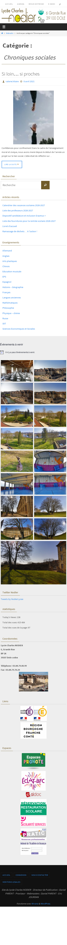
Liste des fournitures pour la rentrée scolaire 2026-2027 (29, 220)
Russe (5, 317)
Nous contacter (40, 874)
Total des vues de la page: (15, 626)
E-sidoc (51, 4)
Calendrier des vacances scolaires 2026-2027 (23, 204)
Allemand (7, 250)
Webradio (9, 33)
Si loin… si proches (21, 74)
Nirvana (34, 902)
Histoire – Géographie (12, 286)
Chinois (6, 265)
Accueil (9, 4)
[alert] (33, 352)
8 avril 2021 (29, 81)
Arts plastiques (9, 260)
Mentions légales (11, 881)
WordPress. (45, 902)
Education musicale (11, 270)
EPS (4, 276)
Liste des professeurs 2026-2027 (17, 209)
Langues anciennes (11, 296)
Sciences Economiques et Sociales (18, 328)
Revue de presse (36, 4)
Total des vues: (10, 621)
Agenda (20, 4)
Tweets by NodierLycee (12, 598)
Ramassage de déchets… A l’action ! (19, 230)
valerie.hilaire (12, 81)
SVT (4, 322)
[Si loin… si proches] (33, 117)
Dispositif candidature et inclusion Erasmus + (24, 215)
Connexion (21, 874)
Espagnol (6, 281)
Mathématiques (10, 302)
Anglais (5, 255)
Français (6, 291)
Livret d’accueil (9, 225)
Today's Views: (9, 616)
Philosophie (8, 307)
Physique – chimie (11, 312)
